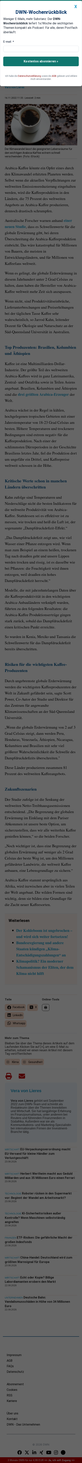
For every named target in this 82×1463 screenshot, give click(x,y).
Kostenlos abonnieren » (41, 61)
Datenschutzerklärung (29, 76)
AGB (54, 76)
